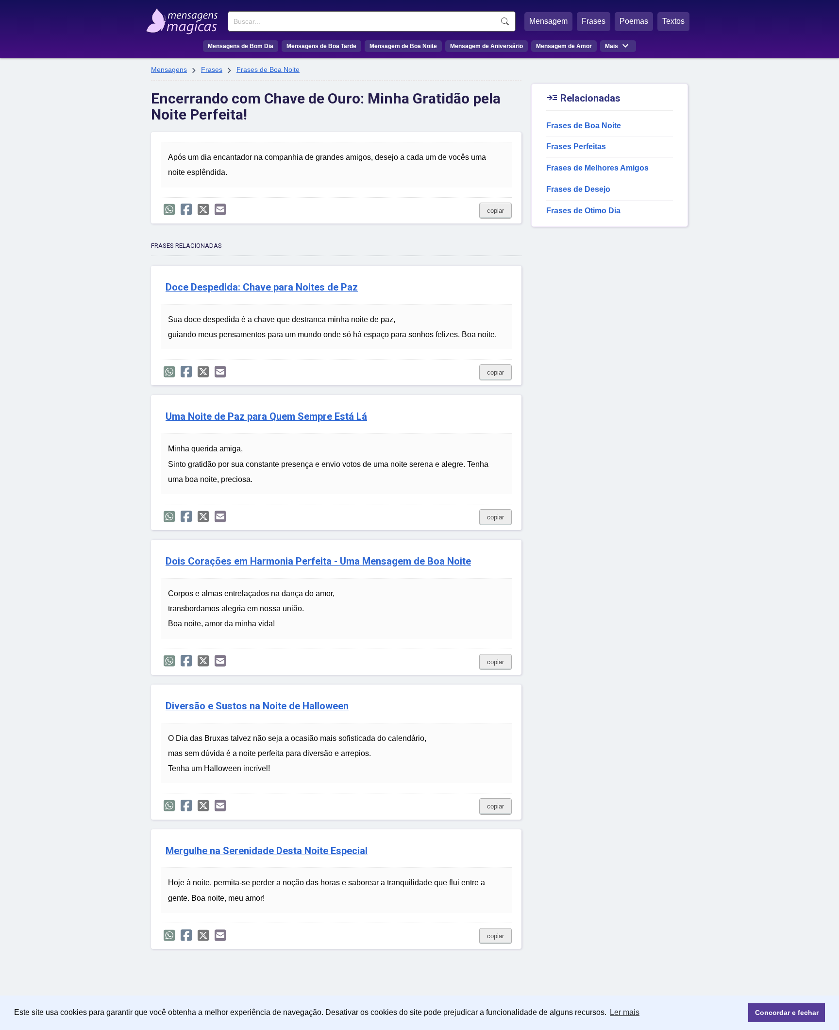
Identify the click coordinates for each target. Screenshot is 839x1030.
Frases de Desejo (578, 189)
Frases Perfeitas (576, 146)
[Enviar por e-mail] (220, 209)
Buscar (505, 21)
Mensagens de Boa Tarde (321, 46)
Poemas (634, 21)
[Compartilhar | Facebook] (186, 209)
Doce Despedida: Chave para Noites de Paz (262, 287)
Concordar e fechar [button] (787, 1012)
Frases (593, 21)
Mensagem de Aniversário (486, 46)
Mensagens (169, 69)
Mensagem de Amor (564, 46)
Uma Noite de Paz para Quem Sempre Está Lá (266, 416)
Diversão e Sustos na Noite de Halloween (257, 706)
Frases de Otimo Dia (583, 210)
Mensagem (548, 21)
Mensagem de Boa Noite (403, 46)
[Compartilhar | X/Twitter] (203, 209)
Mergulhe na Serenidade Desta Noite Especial (267, 851)
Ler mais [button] (624, 1012)
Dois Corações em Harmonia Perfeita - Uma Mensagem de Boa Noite (318, 561)
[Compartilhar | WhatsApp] (169, 209)
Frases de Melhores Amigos (597, 168)
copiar (495, 210)
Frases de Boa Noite (268, 69)
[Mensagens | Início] (184, 18)
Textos (673, 21)
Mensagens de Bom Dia (240, 46)
